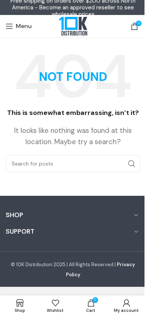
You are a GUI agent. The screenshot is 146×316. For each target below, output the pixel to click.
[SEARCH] (131, 163)
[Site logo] (73, 26)
